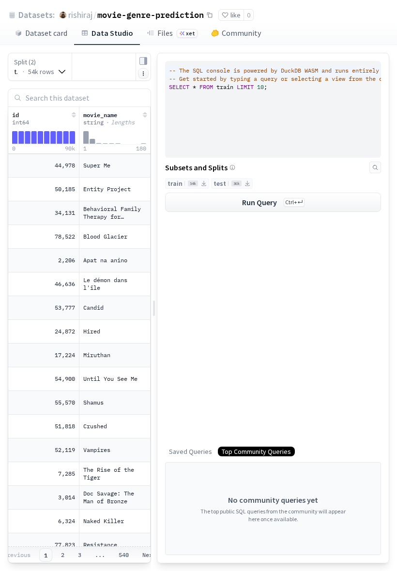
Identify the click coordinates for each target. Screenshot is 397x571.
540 (124, 554)
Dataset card (46, 33)
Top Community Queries (256, 451)
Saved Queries (190, 451)
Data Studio (112, 33)
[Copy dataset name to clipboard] (210, 15)
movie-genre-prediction (150, 14)
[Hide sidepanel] (143, 61)
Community (241, 33)
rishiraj (80, 14)
